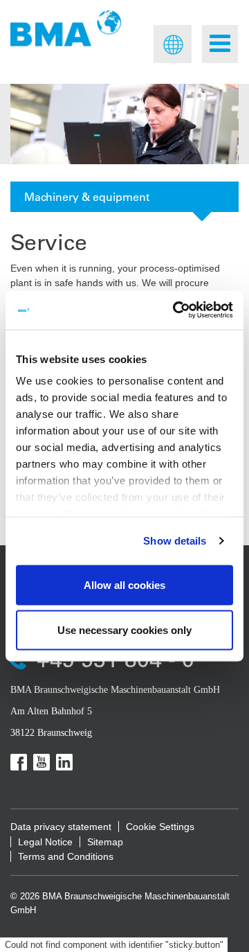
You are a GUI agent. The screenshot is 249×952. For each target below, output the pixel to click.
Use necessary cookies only (124, 630)
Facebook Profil (18, 762)
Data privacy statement (60, 826)
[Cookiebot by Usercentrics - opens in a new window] (175, 310)
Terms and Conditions (65, 856)
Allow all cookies (124, 584)
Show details (174, 541)
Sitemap (105, 841)
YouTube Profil (41, 762)
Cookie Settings (160, 826)
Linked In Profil (64, 762)
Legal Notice (45, 841)
